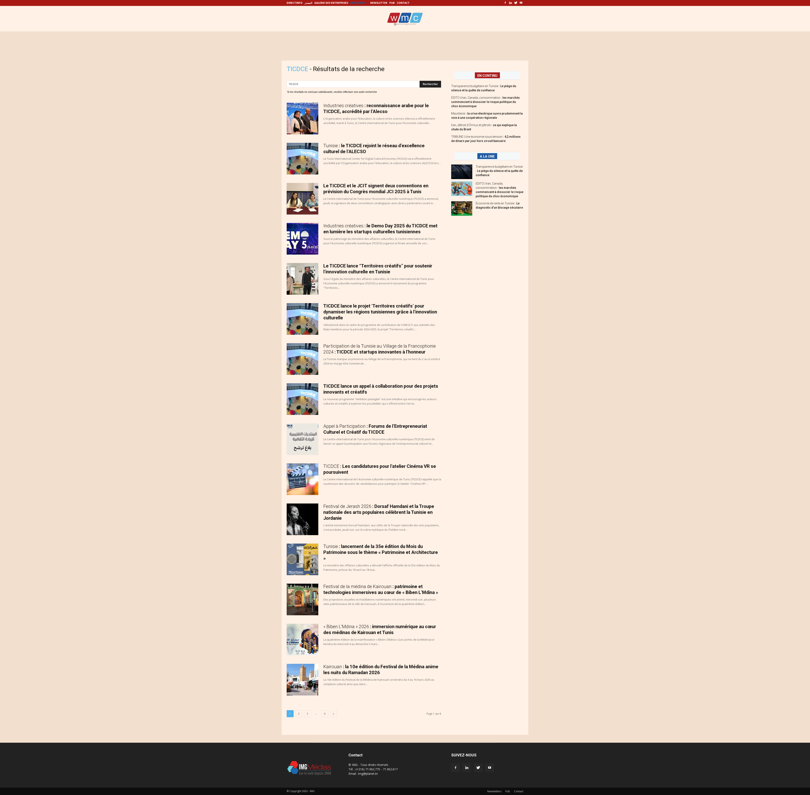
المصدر (308, 3)
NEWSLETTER (378, 3)
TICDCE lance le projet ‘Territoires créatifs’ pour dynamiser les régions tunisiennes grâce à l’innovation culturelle (380, 311)
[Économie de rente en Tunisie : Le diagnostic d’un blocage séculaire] (461, 208)
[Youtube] (521, 3)
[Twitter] (515, 3)
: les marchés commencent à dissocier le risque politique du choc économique (485, 102)
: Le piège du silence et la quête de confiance (499, 171)
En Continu (487, 76)
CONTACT (403, 3)
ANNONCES (357, 3)
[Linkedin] (510, 3)
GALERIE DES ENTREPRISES (331, 3)
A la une (487, 156)
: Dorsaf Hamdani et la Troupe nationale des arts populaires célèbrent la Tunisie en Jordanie (378, 512)
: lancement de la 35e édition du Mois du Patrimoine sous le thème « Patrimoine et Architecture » (380, 552)
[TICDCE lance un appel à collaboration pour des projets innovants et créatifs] (302, 399)
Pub (507, 791)
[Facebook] (505, 3)
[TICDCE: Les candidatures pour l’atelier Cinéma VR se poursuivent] (302, 479)
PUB (392, 3)
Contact (518, 791)
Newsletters (494, 791)
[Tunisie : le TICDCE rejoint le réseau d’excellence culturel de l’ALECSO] (302, 158)
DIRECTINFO (294, 3)
